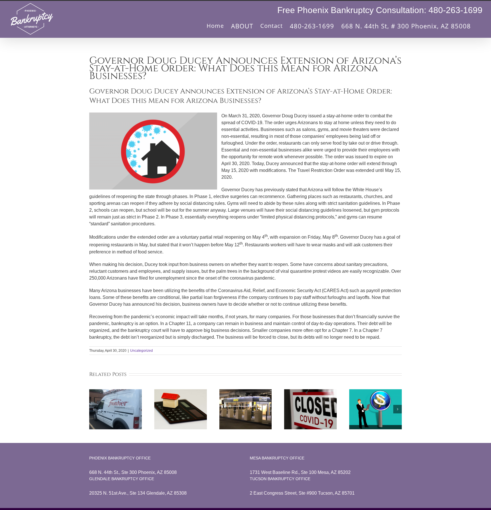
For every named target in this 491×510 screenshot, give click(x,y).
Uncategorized (141, 351)
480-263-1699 (455, 10)
